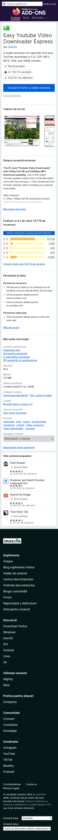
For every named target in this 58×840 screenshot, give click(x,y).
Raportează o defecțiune (19, 603)
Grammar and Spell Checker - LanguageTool (28, 482)
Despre (8, 561)
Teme (26, 17)
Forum (7, 597)
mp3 (18, 421)
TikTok (7, 759)
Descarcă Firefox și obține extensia (29, 87)
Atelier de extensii (15, 573)
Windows (9, 632)
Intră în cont (50, 4)
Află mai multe (11, 327)
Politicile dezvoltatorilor (19, 585)
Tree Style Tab (19, 511)
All (5, 662)
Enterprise (10, 702)
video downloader (13, 428)
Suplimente (11, 555)
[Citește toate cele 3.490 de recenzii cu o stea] (27, 257)
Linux (6, 656)
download (8, 421)
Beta (6, 685)
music (26, 421)
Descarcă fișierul (12, 95)
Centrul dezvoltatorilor (18, 579)
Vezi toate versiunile (14, 412)
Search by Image (20, 494)
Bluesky (8, 765)
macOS (8, 638)
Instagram (10, 747)
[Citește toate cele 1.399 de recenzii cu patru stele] (27, 243)
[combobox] (22, 4)
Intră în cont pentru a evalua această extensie (29, 233)
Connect (9, 718)
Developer (10, 730)
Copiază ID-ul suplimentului (21, 360)
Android (8, 650)
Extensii (15, 17)
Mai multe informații (14, 209)
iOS (5, 644)
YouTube (9, 753)
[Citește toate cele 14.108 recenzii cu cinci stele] (27, 239)
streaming (9, 425)
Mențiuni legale (11, 788)
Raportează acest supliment (19, 447)
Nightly (8, 679)
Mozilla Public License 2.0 (17, 404)
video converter (35, 425)
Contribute (10, 724)
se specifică (39, 794)
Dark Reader (17, 462)
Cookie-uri (31, 784)
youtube (30, 428)
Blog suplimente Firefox (19, 567)
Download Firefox (15, 626)
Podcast (9, 771)
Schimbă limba (10, 818)
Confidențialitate (12, 784)
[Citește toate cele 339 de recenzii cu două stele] (27, 252)
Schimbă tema (10, 824)
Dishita (12, 47)
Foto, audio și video (41, 395)
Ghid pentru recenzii (16, 609)
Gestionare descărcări (15, 395)
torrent (20, 425)
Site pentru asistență (15, 353)
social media (39, 421)
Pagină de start (11, 350)
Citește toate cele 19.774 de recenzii (24, 264)
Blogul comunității (15, 591)
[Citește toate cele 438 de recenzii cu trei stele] (27, 248)
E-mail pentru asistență (16, 357)
